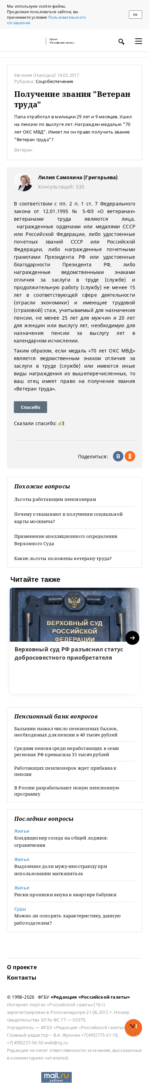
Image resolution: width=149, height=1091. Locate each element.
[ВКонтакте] (118, 456)
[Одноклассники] (130, 456)
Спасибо (30, 407)
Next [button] (133, 638)
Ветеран (23, 150)
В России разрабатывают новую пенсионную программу (66, 791)
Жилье (21, 831)
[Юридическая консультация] (24, 41)
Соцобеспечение (54, 81)
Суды (20, 909)
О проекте (22, 967)
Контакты (22, 977)
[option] (74, 641)
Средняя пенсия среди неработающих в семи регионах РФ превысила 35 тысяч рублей (66, 751)
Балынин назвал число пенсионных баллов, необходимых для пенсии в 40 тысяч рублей (66, 731)
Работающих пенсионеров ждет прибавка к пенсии (65, 771)
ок (135, 14)
